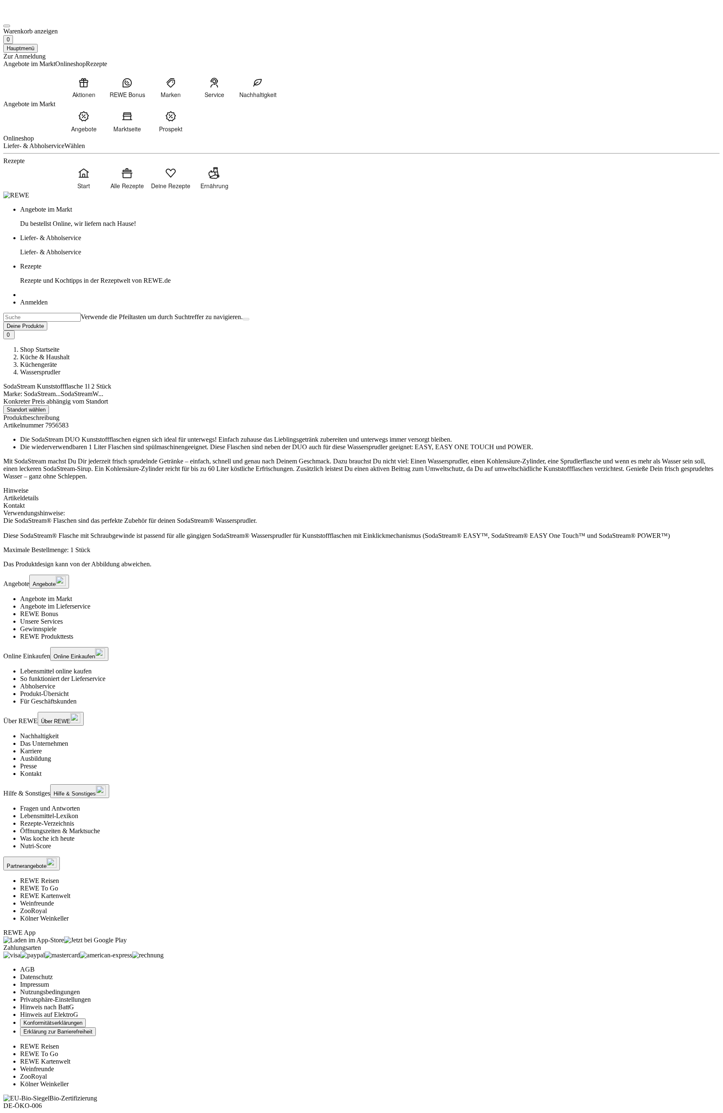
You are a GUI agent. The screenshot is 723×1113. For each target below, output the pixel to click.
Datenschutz (36, 976)
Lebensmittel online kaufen (56, 671)
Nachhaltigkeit (39, 735)
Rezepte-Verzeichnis (47, 823)
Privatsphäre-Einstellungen (55, 999)
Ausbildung (35, 758)
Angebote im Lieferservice (55, 606)
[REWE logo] (16, 195)
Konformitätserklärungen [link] (52, 1023)
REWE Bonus (39, 613)
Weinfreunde (37, 903)
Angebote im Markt (46, 598)
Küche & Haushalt (44, 357)
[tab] (361, 490)
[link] (370, 217)
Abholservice (37, 686)
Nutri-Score (35, 845)
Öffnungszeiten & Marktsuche (60, 830)
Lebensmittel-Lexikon (49, 815)
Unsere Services (41, 621)
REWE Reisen (39, 880)
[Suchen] (246, 319)
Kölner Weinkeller (44, 918)
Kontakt (30, 773)
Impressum (34, 984)
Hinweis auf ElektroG (49, 1014)
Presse (28, 766)
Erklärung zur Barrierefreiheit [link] (57, 1032)
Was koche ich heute (47, 838)
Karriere (31, 751)
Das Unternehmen (44, 743)
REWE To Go (39, 888)
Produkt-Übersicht (44, 693)
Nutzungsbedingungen (50, 991)
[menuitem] (83, 87)
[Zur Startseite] (31, 16)
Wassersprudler (40, 372)
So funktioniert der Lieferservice (62, 678)
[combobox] (42, 317)
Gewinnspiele (38, 628)
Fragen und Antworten (50, 808)
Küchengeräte (38, 364)
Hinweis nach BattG (47, 1007)
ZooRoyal (33, 910)
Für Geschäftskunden (48, 701)
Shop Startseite (39, 349)
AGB (27, 969)
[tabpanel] (361, 524)
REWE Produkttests (46, 636)
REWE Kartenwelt (45, 895)
